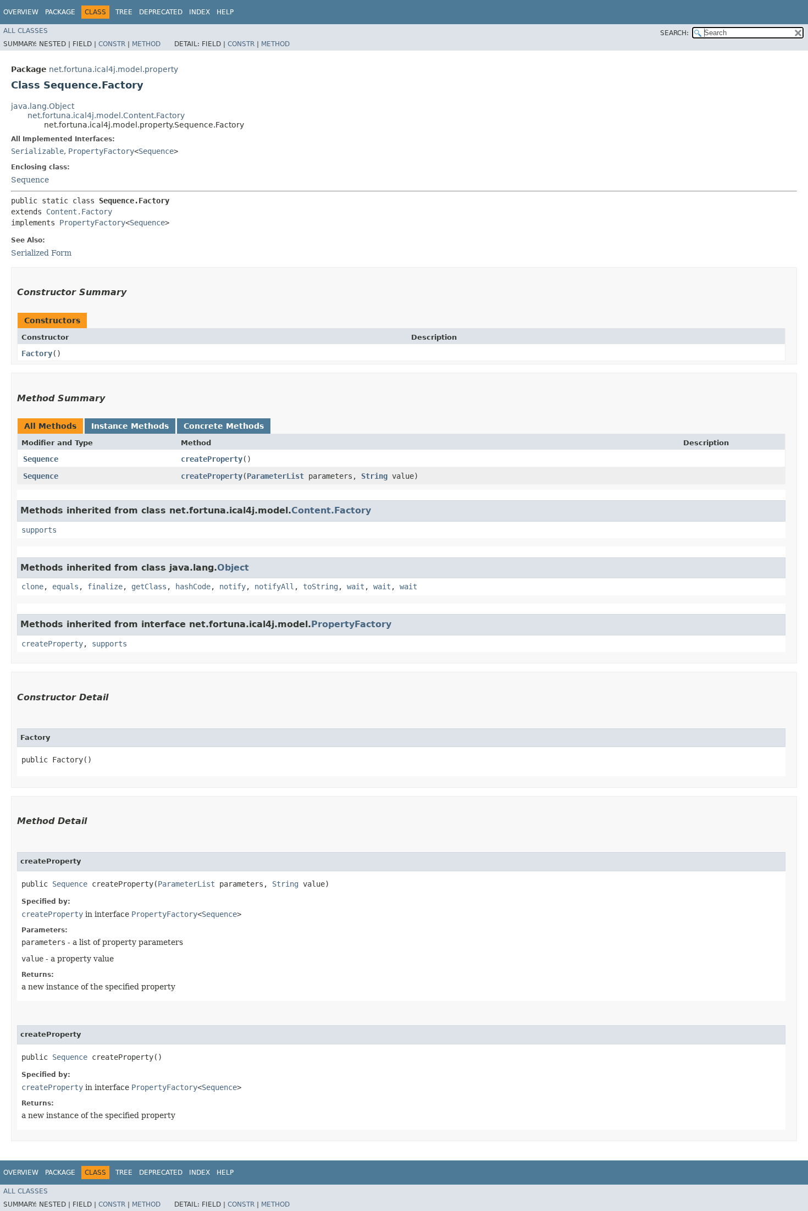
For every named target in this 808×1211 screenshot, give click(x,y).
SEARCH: (674, 33)
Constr (111, 44)
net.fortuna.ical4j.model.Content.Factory (106, 115)
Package (60, 12)
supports (39, 530)
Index (199, 12)
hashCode (193, 586)
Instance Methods (130, 426)
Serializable (37, 151)
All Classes (25, 31)
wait (355, 586)
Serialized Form (41, 252)
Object (233, 567)
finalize (105, 586)
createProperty (211, 459)
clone (32, 586)
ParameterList (275, 476)
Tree (123, 12)
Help (225, 12)
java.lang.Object (42, 106)
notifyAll (274, 586)
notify (232, 586)
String (374, 476)
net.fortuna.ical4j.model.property (113, 69)
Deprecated (160, 12)
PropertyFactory (101, 151)
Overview (20, 12)
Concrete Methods (224, 426)
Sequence (156, 151)
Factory (36, 353)
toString (320, 586)
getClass (149, 586)
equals (65, 586)
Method (146, 44)
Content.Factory (79, 211)
